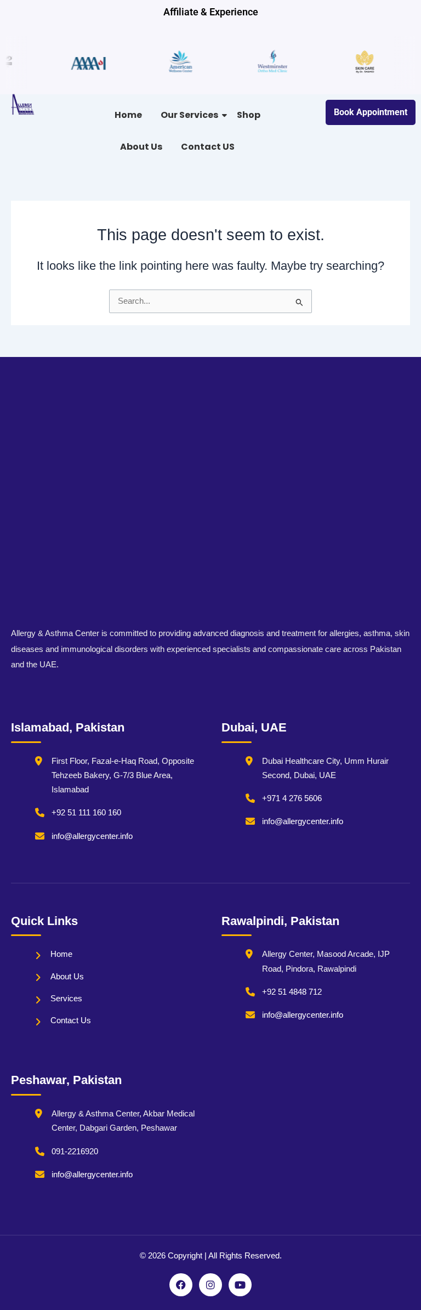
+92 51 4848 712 (292, 992)
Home (128, 115)
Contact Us (70, 1020)
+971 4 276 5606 (292, 798)
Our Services (189, 115)
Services (66, 998)
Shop (248, 115)
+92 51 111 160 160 (86, 812)
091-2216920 (75, 1151)
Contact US (208, 146)
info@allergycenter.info (92, 836)
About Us (141, 146)
